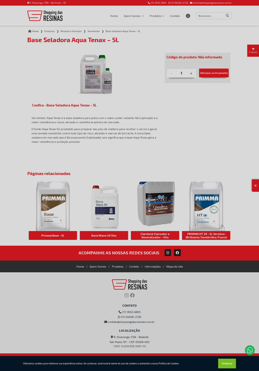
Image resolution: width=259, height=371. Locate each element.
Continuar (227, 363)
